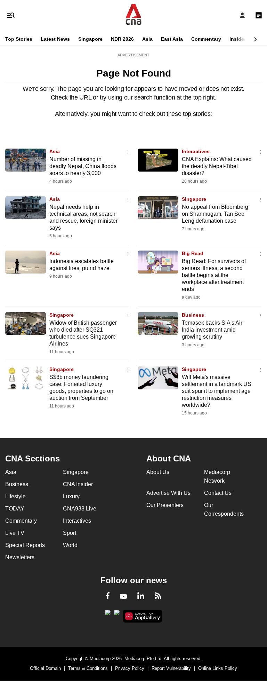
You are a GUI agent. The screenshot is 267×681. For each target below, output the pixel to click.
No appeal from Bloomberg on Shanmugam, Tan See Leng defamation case (215, 214)
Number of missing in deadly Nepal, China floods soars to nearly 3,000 (82, 166)
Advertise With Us (168, 493)
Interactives (196, 151)
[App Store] (117, 614)
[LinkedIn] (140, 597)
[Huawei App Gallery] (142, 616)
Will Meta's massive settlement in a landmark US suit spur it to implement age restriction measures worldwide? (216, 391)
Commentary (206, 39)
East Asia (172, 39)
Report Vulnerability (171, 668)
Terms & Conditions (88, 668)
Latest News (55, 39)
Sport (69, 533)
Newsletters (19, 557)
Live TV (14, 533)
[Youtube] (123, 596)
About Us (157, 472)
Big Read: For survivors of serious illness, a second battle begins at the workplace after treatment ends (214, 275)
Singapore (90, 39)
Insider (237, 39)
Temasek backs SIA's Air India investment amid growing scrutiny (212, 330)
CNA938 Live (79, 509)
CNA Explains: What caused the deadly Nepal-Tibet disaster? (217, 166)
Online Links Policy (217, 668)
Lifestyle (15, 496)
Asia (147, 39)
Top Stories (18, 39)
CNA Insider (78, 484)
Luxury (71, 496)
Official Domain (45, 668)
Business (193, 315)
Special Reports (25, 545)
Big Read (192, 253)
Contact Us (218, 493)
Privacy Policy (129, 668)
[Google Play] (108, 614)
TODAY (14, 509)
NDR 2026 (122, 39)
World (70, 545)
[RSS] (158, 596)
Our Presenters (165, 505)
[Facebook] (108, 596)
